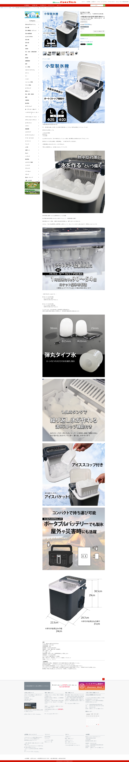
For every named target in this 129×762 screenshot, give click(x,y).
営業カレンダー (92, 708)
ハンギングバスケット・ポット (31, 113)
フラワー (27, 125)
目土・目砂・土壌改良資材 (31, 51)
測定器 (26, 57)
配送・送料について (49, 692)
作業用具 (27, 100)
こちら (50, 713)
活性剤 (26, 48)
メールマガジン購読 (49, 740)
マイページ (52, 5)
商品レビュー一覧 (48, 741)
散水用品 (27, 103)
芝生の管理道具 (28, 33)
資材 (26, 63)
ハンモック (27, 156)
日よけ (26, 153)
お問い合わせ (33, 758)
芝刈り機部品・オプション (31, 30)
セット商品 (27, 66)
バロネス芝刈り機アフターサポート (72, 745)
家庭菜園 (27, 128)
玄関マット (27, 150)
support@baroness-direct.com (95, 704)
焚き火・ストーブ (29, 177)
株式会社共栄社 (125, 1)
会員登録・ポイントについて (30, 734)
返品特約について (84, 38)
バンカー (27, 79)
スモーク (27, 174)
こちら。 (39, 714)
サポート (67, 734)
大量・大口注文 (28, 180)
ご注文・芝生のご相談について (92, 692)
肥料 (26, 45)
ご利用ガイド (94, 1)
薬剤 (26, 54)
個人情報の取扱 (54, 758)
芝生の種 (27, 39)
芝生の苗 (27, 42)
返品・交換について (69, 692)
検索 (104, 5)
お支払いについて (69, 740)
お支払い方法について (29, 692)
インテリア (27, 165)
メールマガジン (104, 1)
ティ (26, 76)
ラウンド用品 (28, 85)
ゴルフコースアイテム (30, 69)
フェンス (27, 144)
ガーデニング (28, 88)
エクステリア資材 (29, 162)
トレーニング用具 (29, 82)
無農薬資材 (27, 60)
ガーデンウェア (28, 106)
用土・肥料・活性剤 (29, 94)
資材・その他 (11, 7)
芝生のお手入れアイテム (30, 24)
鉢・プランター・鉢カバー (31, 109)
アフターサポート (112, 1)
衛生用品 (27, 159)
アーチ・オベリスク (29, 138)
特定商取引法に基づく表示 (43, 758)
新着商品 (27, 5)
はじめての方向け (29, 36)
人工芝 (26, 147)
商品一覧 (35, 5)
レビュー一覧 (119, 1)
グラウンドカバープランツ (31, 119)
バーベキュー (28, 171)
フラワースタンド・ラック (31, 116)
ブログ (99, 1)
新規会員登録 (47, 736)
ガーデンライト (28, 122)
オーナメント (28, 141)
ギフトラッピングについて (70, 743)
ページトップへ (103, 679)
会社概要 (87, 734)
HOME (1, 7)
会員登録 (88, 1)
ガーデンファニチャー (30, 135)
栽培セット (27, 91)
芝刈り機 (27, 27)
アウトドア (27, 168)
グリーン (27, 72)
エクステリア (6, 7)
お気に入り (44, 5)
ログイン (84, 1)
